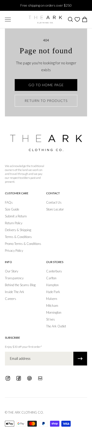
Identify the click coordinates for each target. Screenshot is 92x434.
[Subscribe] (80, 358)
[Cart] (84, 19)
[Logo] (45, 19)
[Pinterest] (29, 378)
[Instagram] (7, 378)
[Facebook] (18, 378)
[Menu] (8, 19)
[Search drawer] (70, 19)
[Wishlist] (77, 19)
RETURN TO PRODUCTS (46, 100)
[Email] (40, 378)
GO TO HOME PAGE (46, 85)
